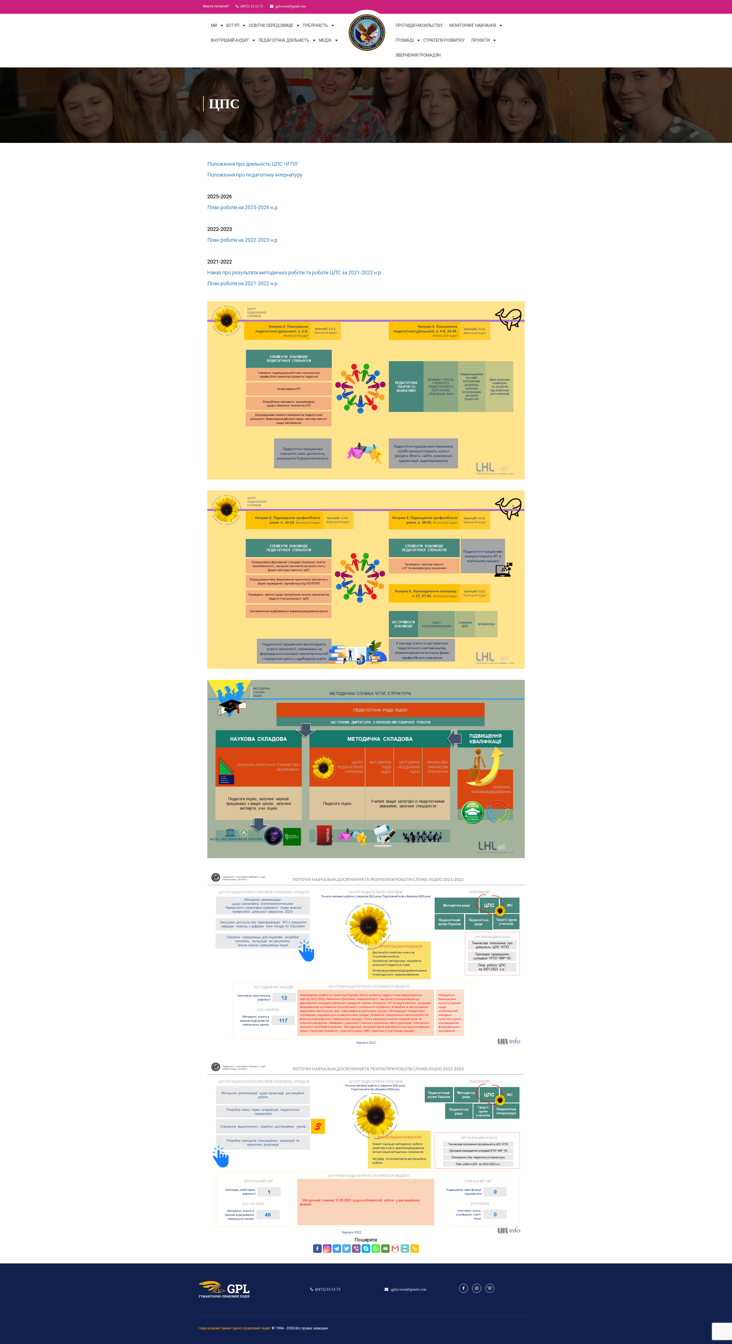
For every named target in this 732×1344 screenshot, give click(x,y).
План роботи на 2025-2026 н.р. (243, 207)
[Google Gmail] (395, 1248)
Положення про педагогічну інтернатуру (255, 175)
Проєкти (481, 40)
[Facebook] (317, 1248)
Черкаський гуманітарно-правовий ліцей (234, 1328)
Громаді (405, 40)
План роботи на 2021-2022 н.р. (243, 283)
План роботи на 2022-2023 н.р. (243, 240)
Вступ (232, 25)
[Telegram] (337, 1248)
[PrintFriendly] (405, 1248)
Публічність (315, 25)
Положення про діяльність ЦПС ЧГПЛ (252, 164)
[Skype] (366, 1248)
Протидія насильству (419, 25)
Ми (214, 25)
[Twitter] (346, 1248)
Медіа (325, 40)
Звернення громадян (418, 55)
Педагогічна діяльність (283, 40)
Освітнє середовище (271, 25)
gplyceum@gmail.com (290, 6)
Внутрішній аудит (230, 40)
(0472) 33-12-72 (251, 6)
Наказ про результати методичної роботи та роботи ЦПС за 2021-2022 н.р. (294, 272)
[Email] (385, 1248)
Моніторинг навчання (472, 25)
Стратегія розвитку (444, 40)
